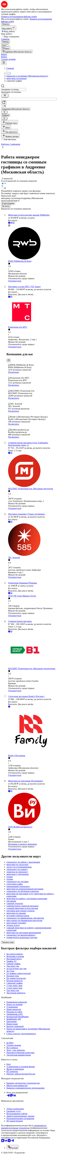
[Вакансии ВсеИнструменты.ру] (31, 809)
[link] (5, 48)
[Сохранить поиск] (3, 102)
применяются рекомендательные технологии (23, 1126)
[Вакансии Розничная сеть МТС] (31, 312)
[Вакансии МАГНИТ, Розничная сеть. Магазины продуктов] (31, 471)
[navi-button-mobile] (3, 63)
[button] (4, 54)
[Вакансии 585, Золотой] (31, 539)
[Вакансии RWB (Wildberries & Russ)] (31, 243)
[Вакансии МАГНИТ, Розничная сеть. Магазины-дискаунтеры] (31, 650)
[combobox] (13, 89)
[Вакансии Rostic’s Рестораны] (31, 731)
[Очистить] (5, 95)
